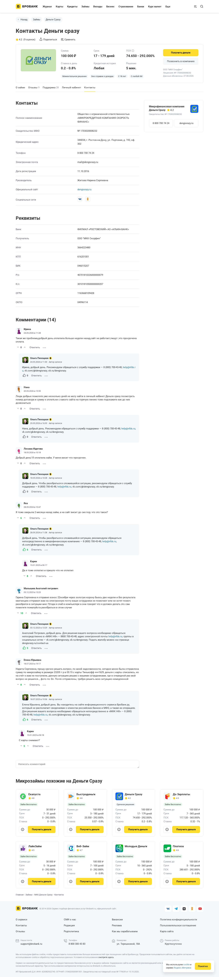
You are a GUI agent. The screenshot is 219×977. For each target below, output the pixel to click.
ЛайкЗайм (35, 846)
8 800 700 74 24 (161, 123)
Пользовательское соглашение (178, 925)
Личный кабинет (71, 87)
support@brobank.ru (31, 943)
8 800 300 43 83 (77, 943)
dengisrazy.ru (84, 189)
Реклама (117, 925)
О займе (20, 87)
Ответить (34, 347)
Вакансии (117, 919)
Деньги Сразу (133, 794)
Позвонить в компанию (180, 61)
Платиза (178, 846)
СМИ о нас (70, 919)
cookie (186, 964)
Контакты (21, 925)
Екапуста (34, 794)
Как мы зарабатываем (125, 931)
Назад (24, 19)
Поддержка (51, 87)
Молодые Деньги (136, 846)
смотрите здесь (106, 957)
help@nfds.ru (128, 428)
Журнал (47, 6)
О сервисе (21, 919)
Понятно (203, 966)
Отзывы (33, 87)
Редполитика (71, 931)
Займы (36, 19)
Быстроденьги (85, 794)
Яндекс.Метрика (182, 967)
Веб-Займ (82, 846)
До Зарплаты (181, 794)
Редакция (69, 925)
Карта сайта (166, 931)
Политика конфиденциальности (178, 919)
